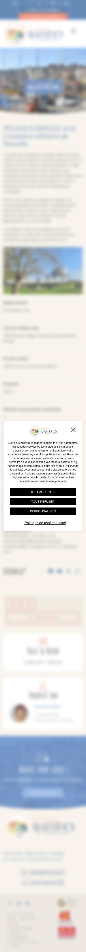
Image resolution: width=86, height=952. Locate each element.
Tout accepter (43, 492)
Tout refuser (42, 501)
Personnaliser (43, 511)
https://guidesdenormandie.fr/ (38, 442)
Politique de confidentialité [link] (45, 522)
